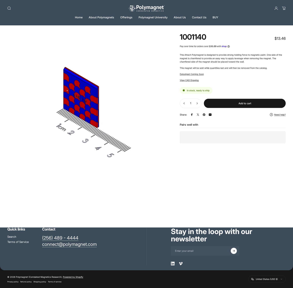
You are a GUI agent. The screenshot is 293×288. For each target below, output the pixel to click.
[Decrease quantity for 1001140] (183, 103)
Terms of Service (18, 242)
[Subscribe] (234, 251)
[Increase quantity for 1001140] (197, 103)
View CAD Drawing (189, 80)
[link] (60, 238)
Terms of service (54, 282)
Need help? (280, 114)
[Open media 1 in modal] (86, 112)
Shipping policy (39, 282)
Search (11, 236)
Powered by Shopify (73, 277)
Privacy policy (12, 282)
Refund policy (26, 282)
